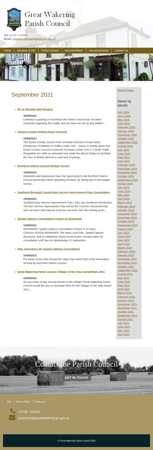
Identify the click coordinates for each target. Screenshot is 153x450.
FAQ (9, 401)
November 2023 (127, 217)
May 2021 (124, 330)
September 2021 (128, 315)
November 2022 (127, 262)
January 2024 (126, 210)
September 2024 (128, 180)
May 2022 (124, 285)
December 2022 (127, 259)
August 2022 (125, 274)
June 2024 (124, 191)
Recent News (126, 90)
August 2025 (125, 146)
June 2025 (124, 153)
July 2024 (123, 187)
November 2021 (127, 308)
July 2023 (123, 232)
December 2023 (127, 213)
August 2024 (125, 183)
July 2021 (123, 323)
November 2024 (127, 172)
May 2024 (124, 195)
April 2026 (124, 123)
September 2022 (128, 270)
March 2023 (125, 247)
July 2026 (123, 112)
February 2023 (126, 251)
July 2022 (123, 278)
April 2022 (124, 289)
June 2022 (124, 281)
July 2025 (123, 150)
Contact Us (40, 401)
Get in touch (76, 377)
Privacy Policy (23, 401)
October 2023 (126, 221)
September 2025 (128, 142)
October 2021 (126, 311)
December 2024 (127, 168)
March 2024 (125, 202)
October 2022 (126, 266)
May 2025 (124, 157)
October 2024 (126, 176)
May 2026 (124, 119)
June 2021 (124, 326)
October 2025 (126, 138)
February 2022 (126, 296)
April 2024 (124, 198)
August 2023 (125, 229)
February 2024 (126, 206)
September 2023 (128, 225)
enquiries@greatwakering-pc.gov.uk (34, 39)
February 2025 (126, 164)
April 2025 (124, 161)
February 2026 (126, 127)
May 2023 (124, 240)
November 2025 (127, 134)
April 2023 (124, 244)
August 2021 (125, 319)
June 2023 (124, 236)
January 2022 (126, 300)
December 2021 (127, 304)
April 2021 (124, 334)
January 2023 (126, 255)
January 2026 (126, 131)
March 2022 (125, 292)
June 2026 (124, 116)
